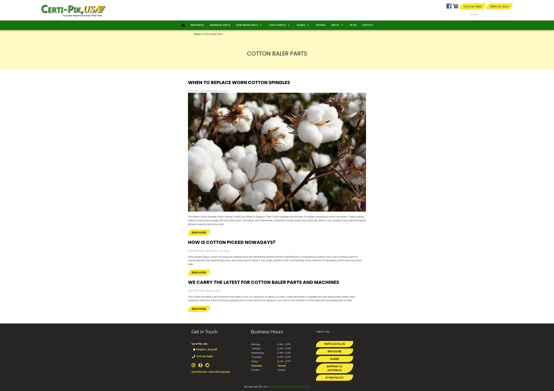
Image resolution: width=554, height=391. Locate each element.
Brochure (334, 351)
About (335, 25)
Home (197, 34)
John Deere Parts (247, 25)
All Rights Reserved (280, 386)
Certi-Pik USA (199, 372)
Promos (321, 25)
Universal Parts (219, 25)
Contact (367, 25)
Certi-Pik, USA (196, 91)
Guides (300, 25)
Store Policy (334, 377)
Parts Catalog (334, 343)
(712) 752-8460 (473, 6)
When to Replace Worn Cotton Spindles (239, 82)
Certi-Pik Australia (219, 372)
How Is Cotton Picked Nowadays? (231, 242)
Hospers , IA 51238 (206, 349)
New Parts (197, 25)
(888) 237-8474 (499, 6)
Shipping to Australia (334, 368)
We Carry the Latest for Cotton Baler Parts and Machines (263, 282)
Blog (353, 25)
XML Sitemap (302, 386)
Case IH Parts (277, 25)
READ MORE (199, 232)
